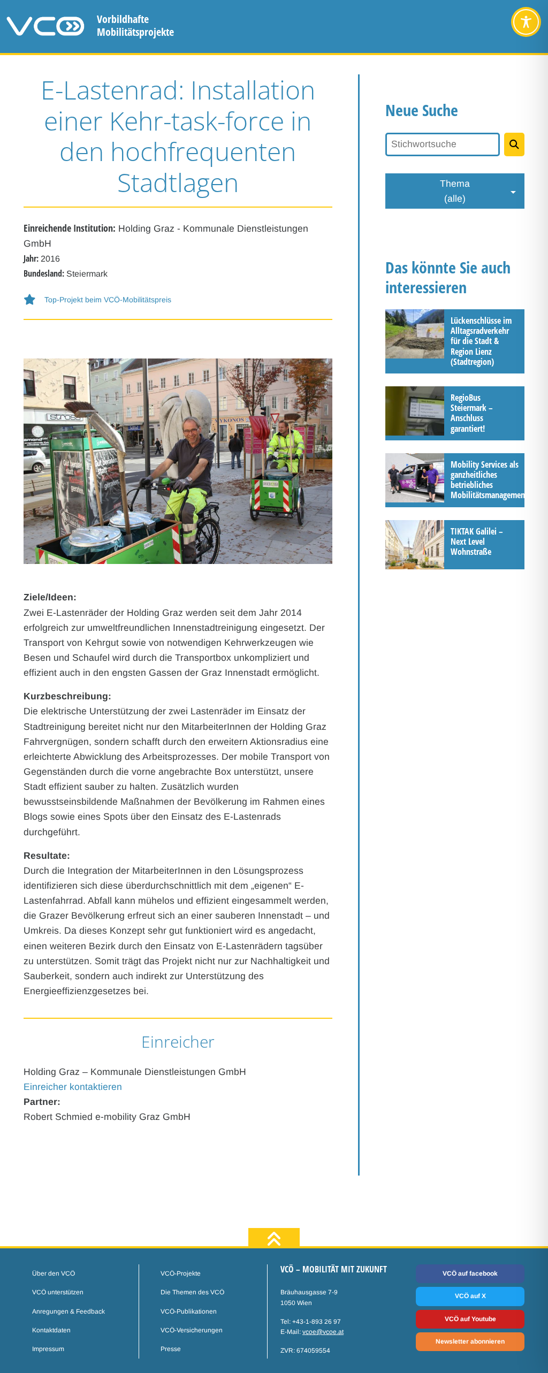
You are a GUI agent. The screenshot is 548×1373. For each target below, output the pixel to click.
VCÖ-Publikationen (189, 1311)
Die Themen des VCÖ (192, 1292)
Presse (171, 1349)
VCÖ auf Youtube (470, 1319)
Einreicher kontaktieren (73, 1086)
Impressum (48, 1349)
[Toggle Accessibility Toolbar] (526, 22)
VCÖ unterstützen (57, 1292)
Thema (455, 191)
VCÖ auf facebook (470, 1273)
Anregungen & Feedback (68, 1311)
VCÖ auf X (470, 1296)
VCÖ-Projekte (181, 1273)
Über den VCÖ (53, 1273)
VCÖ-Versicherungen (192, 1330)
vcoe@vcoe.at (323, 1332)
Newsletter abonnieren (470, 1341)
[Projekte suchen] (514, 144)
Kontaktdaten (51, 1330)
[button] (178, 300)
